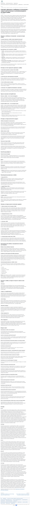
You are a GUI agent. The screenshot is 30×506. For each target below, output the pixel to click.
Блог (1, 498)
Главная (2, 6)
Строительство (8, 503)
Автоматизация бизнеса (9, 3)
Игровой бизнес (3, 3)
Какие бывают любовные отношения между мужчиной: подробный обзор (7, 494)
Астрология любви (26, 4)
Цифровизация (20, 4)
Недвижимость (16, 3)
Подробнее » (4, 498)
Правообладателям (24, 499)
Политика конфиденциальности (17, 499)
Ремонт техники (3, 503)
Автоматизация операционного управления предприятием (9, 4)
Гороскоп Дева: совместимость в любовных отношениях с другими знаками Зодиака (22, 494)
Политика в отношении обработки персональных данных (15, 498)
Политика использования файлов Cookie (6, 499)
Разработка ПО (13, 503)
